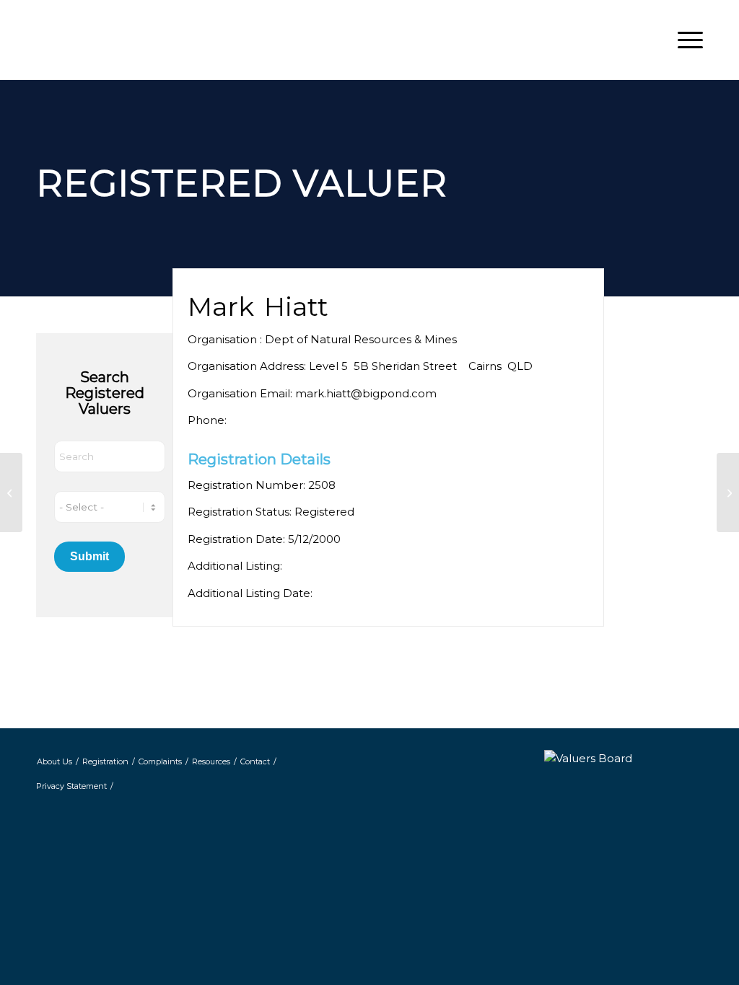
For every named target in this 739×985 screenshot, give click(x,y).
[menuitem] (685, 39)
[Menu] (685, 39)
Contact (255, 761)
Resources (211, 761)
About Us (54, 761)
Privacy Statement (71, 786)
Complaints (160, 761)
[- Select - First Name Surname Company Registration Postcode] (109, 507)
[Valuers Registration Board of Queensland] (158, 39)
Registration (105, 761)
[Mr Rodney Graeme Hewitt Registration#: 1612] (11, 492)
